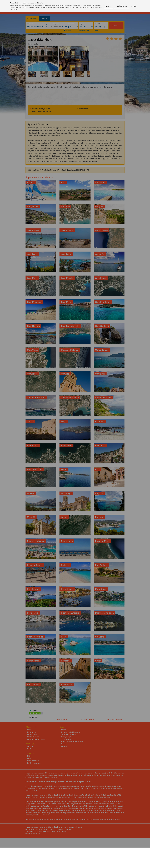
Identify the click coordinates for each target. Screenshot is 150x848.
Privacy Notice (79, 7)
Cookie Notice (66, 7)
